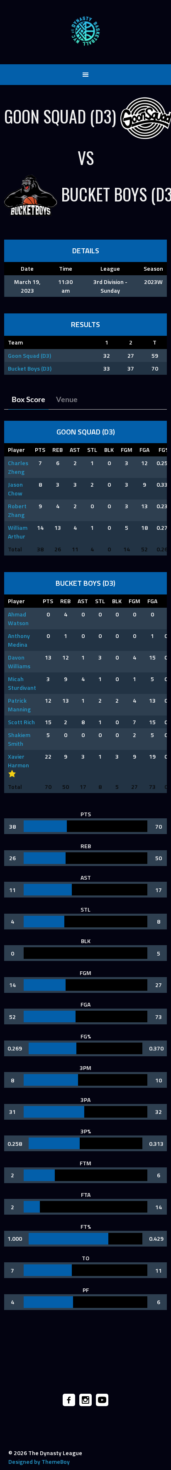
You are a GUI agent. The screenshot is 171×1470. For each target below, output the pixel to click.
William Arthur (17, 532)
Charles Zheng (18, 467)
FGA (144, 449)
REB (57, 449)
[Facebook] (69, 1400)
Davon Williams (19, 661)
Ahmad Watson (18, 618)
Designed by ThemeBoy (39, 1461)
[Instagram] (85, 1400)
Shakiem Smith (19, 739)
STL (92, 449)
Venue (67, 400)
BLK (109, 449)
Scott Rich (21, 722)
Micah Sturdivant (22, 683)
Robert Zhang (17, 510)
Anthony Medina (19, 640)
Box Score (28, 400)
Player (16, 449)
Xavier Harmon (18, 760)
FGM (126, 449)
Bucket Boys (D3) (29, 368)
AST (75, 449)
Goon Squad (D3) (29, 355)
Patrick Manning (19, 704)
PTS (40, 449)
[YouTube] (102, 1400)
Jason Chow (15, 488)
